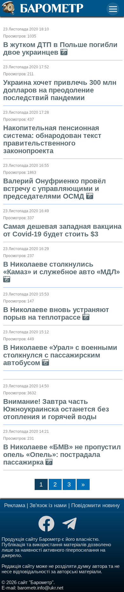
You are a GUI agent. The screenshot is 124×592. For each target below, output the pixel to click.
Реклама (14, 505)
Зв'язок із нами (48, 505)
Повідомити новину (95, 505)
